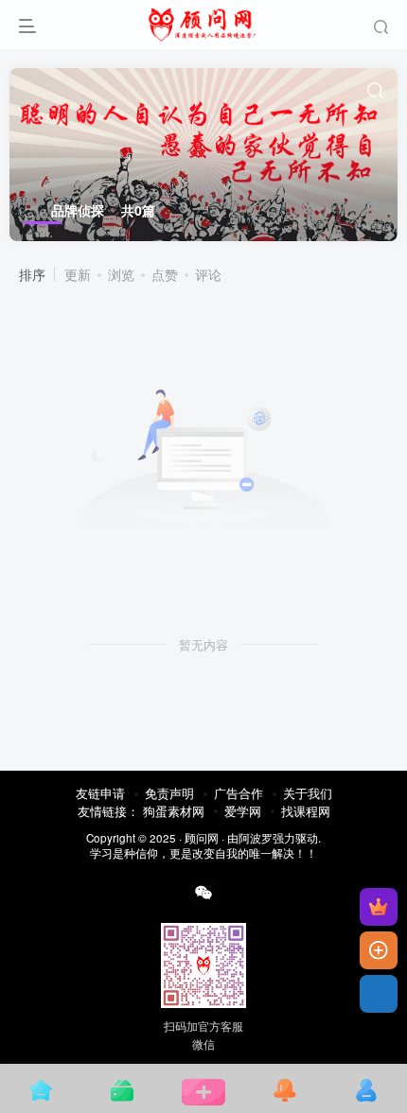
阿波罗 (256, 837)
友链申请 (100, 793)
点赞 (164, 274)
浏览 (121, 274)
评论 (208, 274)
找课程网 (305, 811)
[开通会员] (379, 907)
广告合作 (238, 793)
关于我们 (307, 793)
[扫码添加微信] (379, 994)
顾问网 (202, 837)
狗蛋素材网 (173, 811)
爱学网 (242, 811)
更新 (77, 274)
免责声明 (169, 793)
